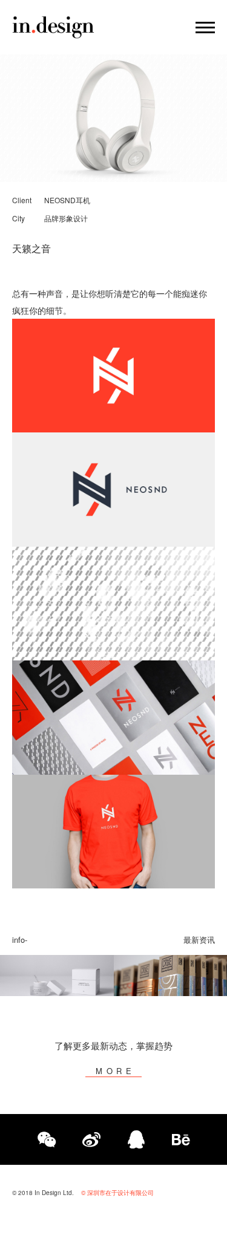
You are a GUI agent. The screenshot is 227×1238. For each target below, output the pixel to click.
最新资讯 (199, 939)
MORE (116, 1071)
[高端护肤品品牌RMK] (57, 975)
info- (19, 939)
